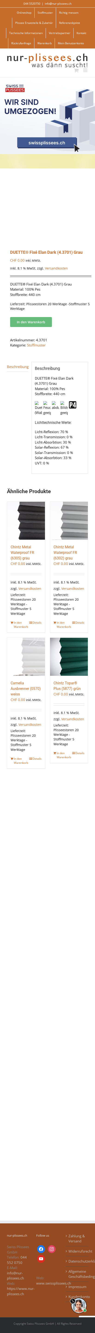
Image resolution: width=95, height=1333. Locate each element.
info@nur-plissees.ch (58, 4)
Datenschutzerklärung (77, 1261)
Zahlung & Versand (76, 1239)
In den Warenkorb (31, 322)
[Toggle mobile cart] (76, 70)
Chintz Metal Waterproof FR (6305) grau (22, 552)
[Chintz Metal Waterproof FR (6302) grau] (69, 521)
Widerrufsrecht (77, 1251)
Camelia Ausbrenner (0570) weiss (26, 688)
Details (37, 623)
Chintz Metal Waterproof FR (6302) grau (65, 552)
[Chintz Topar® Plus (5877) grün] (69, 657)
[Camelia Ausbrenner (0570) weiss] (26, 657)
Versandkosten (56, 268)
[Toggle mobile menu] (85, 70)
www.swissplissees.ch (53, 1283)
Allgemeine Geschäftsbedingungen (77, 1274)
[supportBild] (78, 1297)
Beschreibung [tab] (17, 366)
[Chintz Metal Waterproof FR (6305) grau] (26, 521)
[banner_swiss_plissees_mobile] (47, 79)
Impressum (77, 1286)
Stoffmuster (36, 345)
